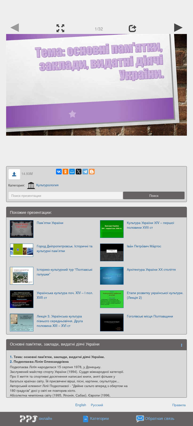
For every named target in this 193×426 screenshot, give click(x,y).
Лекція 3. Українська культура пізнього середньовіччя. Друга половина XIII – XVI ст (60, 321)
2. (11, 361)
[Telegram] (85, 171)
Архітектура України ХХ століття (151, 269)
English (80, 404)
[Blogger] (92, 171)
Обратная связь (159, 418)
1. (11, 356)
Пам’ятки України (50, 222)
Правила (179, 404)
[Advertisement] (96, 10)
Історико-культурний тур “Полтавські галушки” (64, 271)
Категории (99, 418)
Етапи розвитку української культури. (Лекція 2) (155, 295)
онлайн (45, 418)
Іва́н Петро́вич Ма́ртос (144, 246)
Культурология (47, 184)
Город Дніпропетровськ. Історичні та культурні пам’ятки (64, 248)
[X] (78, 171)
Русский (97, 404)
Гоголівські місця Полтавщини (150, 316)
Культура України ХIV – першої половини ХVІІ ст (150, 225)
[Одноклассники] (65, 171)
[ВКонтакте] (59, 171)
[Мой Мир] (72, 171)
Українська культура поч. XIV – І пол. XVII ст (65, 295)
